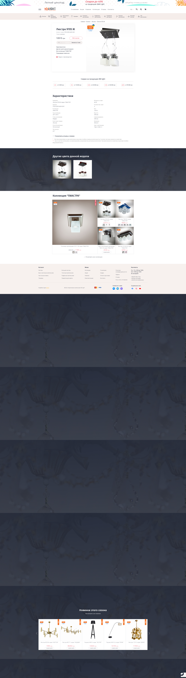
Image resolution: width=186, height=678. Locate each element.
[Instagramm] (136, 289)
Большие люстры (66, 270)
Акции (82, 9)
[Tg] (117, 289)
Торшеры (41, 278)
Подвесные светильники (68, 275)
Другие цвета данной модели (64, 49)
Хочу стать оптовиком (121, 279)
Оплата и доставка (105, 275)
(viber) (142, 280)
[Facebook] (114, 289)
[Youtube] (140, 289)
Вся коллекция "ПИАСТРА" (63, 51)
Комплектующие (89, 278)
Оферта (118, 274)
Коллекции (96, 9)
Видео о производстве (65, 57)
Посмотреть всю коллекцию (94, 257)
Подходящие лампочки (62, 53)
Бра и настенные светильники (46, 272)
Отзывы (103, 9)
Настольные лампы (43, 275)
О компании (75, 9)
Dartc (47, 287)
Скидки (102, 272)
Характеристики (60, 47)
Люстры (41, 270)
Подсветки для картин (67, 278)
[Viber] (121, 289)
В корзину (76, 38)
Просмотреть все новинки (93, 613)
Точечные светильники (67, 272)
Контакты (111, 9)
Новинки (88, 9)
